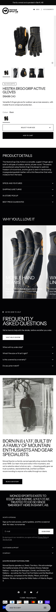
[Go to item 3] (23, 73)
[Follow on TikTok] (37, 592)
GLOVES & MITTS (9, 84)
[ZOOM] (52, 63)
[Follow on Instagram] (25, 592)
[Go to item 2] (15, 73)
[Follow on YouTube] (31, 592)
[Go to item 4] (32, 73)
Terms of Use (7, 539)
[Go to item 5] (41, 73)
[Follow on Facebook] (19, 592)
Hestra (9, 88)
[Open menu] (46, 607)
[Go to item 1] (6, 72)
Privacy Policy (42, 537)
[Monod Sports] (10, 11)
